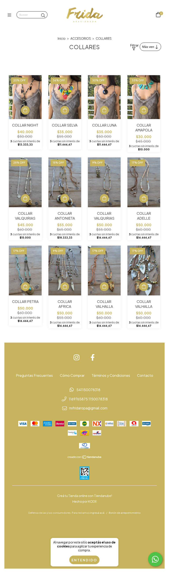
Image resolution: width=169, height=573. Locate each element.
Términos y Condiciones (111, 375)
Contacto (145, 375)
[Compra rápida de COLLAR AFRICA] (64, 286)
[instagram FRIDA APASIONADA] (76, 357)
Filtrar (134, 45)
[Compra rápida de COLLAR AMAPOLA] (143, 110)
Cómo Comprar (72, 375)
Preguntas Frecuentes (34, 375)
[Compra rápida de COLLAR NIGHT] (25, 110)
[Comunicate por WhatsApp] (155, 559)
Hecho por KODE (84, 501)
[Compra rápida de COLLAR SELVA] (64, 110)
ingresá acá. (97, 512)
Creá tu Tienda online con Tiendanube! (84, 496)
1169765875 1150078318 (88, 399)
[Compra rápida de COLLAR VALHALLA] (104, 286)
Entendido (84, 560)
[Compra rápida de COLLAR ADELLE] (143, 198)
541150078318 (88, 389)
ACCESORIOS (80, 38)
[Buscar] (43, 15)
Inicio (62, 38)
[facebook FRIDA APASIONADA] (93, 357)
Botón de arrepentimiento (125, 512)
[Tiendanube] (84, 457)
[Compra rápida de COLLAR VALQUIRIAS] (25, 198)
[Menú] (10, 15)
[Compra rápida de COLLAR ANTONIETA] (64, 198)
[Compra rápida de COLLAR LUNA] (104, 110)
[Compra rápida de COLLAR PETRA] (25, 286)
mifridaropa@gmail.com (88, 408)
